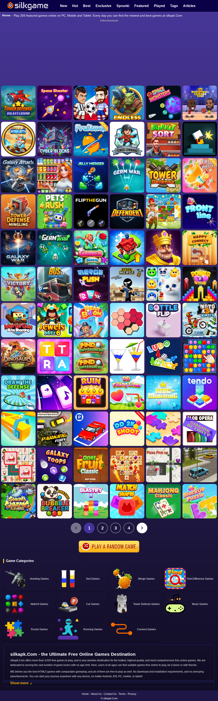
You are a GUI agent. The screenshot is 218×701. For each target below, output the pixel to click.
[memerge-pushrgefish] (91, 284)
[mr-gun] (199, 139)
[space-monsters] (163, 103)
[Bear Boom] (91, 320)
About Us (96, 693)
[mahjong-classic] (163, 501)
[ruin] (91, 392)
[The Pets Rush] (54, 211)
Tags (174, 6)
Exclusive (103, 6)
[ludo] (163, 356)
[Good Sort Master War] (54, 175)
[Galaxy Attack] (18, 175)
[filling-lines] (127, 392)
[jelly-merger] (91, 175)
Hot (75, 6)
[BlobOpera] (199, 429)
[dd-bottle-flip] (163, 320)
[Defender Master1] (127, 211)
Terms (122, 693)
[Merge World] (127, 247)
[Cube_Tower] (54, 139)
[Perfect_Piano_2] (54, 392)
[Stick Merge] (127, 284)
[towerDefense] (127, 139)
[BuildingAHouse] (199, 356)
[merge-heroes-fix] (18, 284)
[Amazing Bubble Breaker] (54, 501)
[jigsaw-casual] (163, 429)
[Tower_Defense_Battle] (18, 139)
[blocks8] (199, 501)
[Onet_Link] (127, 465)
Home (6, 15)
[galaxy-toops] (54, 465)
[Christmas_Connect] (18, 465)
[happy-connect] (199, 247)
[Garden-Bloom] (91, 247)
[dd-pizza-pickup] (163, 465)
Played (159, 6)
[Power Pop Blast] (199, 284)
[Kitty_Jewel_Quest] (163, 284)
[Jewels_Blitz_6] (54, 320)
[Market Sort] (163, 139)
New (63, 6)
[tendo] (199, 392)
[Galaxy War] (18, 247)
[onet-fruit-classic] (91, 465)
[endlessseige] (127, 103)
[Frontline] (199, 211)
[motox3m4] (199, 320)
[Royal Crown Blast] (163, 247)
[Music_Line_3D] (18, 429)
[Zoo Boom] (163, 211)
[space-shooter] (54, 103)
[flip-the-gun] (91, 211)
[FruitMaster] (199, 175)
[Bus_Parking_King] (54, 284)
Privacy (132, 693)
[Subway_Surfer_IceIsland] (18, 501)
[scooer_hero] (91, 103)
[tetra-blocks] (54, 356)
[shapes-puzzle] (127, 320)
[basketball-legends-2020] (199, 103)
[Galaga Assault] (127, 175)
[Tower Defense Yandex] (163, 175)
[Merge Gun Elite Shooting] (18, 320)
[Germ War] (54, 247)
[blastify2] (91, 501)
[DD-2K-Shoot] (127, 429)
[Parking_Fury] (54, 429)
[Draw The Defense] (18, 392)
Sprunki (122, 6)
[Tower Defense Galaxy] (18, 103)
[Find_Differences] (91, 356)
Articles (189, 6)
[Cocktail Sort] (127, 356)
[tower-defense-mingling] (18, 211)
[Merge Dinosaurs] (18, 356)
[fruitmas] (91, 139)
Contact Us (110, 693)
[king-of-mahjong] (163, 392)
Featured (141, 6)
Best (86, 6)
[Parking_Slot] (199, 465)
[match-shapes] (127, 501)
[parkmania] (91, 429)
